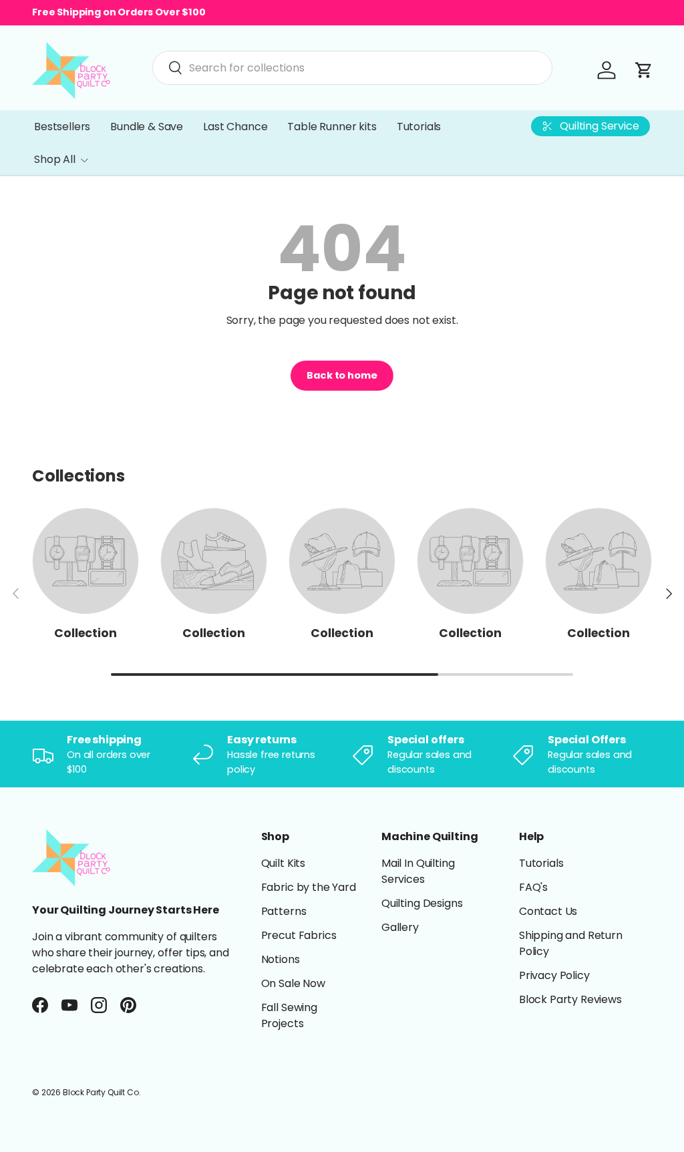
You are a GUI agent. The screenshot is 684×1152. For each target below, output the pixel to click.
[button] (644, 70)
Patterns (284, 911)
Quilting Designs (421, 903)
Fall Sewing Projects (289, 1015)
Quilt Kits (283, 863)
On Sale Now (293, 983)
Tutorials (419, 126)
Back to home (342, 375)
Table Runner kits (331, 126)
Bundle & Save (146, 126)
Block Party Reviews (570, 999)
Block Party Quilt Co (101, 1092)
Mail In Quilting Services (417, 871)
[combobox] (352, 67)
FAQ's (533, 887)
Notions (280, 959)
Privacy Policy (554, 975)
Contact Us (548, 911)
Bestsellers (62, 126)
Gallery (400, 927)
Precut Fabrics (299, 935)
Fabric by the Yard (308, 887)
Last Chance (235, 126)
